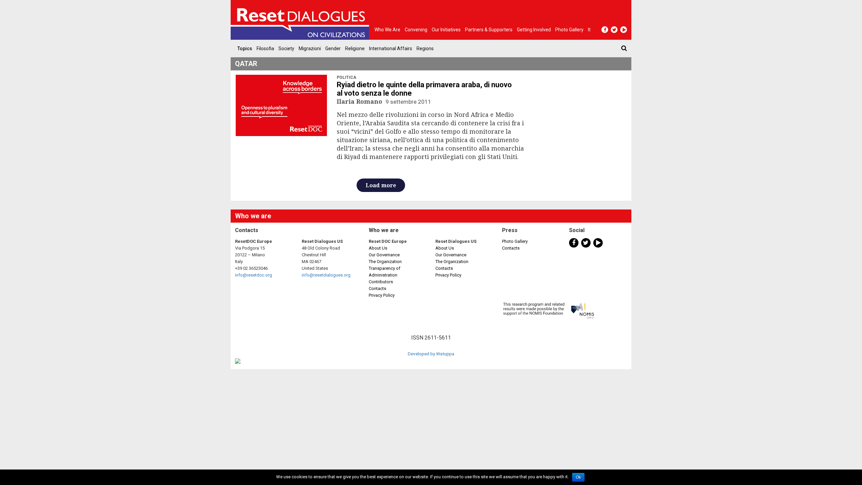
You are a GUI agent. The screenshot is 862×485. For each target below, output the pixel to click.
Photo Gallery (515, 241)
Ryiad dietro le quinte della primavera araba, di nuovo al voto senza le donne (424, 88)
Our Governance (384, 254)
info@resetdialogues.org (326, 275)
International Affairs (390, 48)
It (589, 29)
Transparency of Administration (384, 272)
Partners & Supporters (488, 29)
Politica (346, 77)
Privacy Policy (382, 295)
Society (286, 48)
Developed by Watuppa (431, 353)
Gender (333, 48)
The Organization (385, 261)
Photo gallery (569, 29)
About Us (378, 248)
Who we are (387, 29)
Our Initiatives (446, 29)
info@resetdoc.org (253, 275)
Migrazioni (310, 48)
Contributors (381, 281)
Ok (578, 477)
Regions (425, 48)
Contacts (377, 288)
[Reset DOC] (301, 20)
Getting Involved (534, 29)
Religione (355, 48)
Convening (416, 29)
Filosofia (265, 48)
